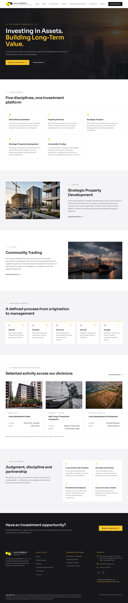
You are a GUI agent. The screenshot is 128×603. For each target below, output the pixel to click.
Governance (93, 4)
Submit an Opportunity (109, 528)
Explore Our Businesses (16, 62)
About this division (74, 217)
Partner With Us (115, 4)
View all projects (114, 375)
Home (37, 4)
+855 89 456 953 (105, 567)
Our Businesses (54, 4)
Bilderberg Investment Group (106, 581)
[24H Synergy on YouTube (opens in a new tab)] (103, 572)
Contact (102, 4)
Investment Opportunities (78, 4)
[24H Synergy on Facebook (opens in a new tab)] (98, 572)
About (44, 4)
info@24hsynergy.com (107, 564)
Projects (64, 4)
